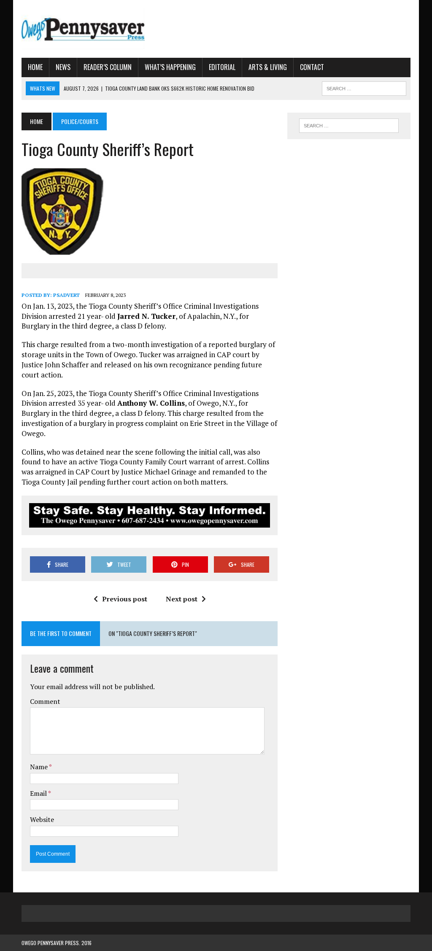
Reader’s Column (108, 67)
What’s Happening (170, 67)
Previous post (124, 598)
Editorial (222, 67)
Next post (181, 598)
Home (35, 67)
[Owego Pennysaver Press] (83, 28)
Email (39, 793)
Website (42, 819)
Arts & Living (267, 67)
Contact (312, 67)
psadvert (66, 295)
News (63, 67)
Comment (45, 701)
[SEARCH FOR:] (364, 87)
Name (39, 766)
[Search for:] (348, 126)
